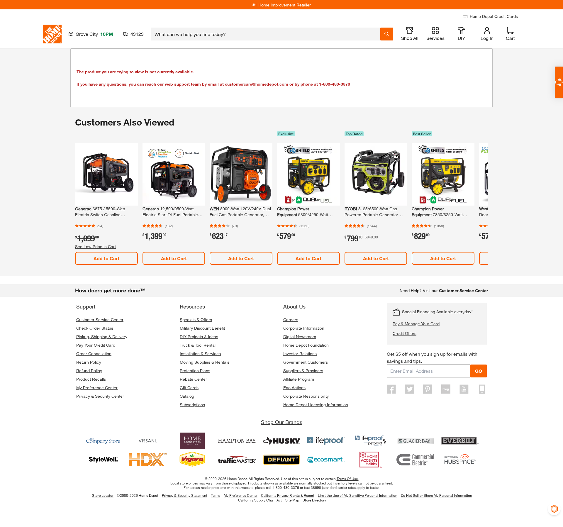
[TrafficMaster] (237, 459)
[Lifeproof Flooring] (326, 441)
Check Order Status (94, 328)
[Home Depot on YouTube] (464, 389)
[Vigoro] (192, 459)
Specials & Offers (196, 319)
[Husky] (281, 441)
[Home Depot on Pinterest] (428, 389)
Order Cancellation (93, 353)
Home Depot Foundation (306, 345)
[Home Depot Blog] (445, 389)
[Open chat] (559, 82)
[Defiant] (281, 459)
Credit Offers (404, 333)
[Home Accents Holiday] (370, 459)
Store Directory (314, 500)
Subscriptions (192, 404)
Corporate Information (303, 328)
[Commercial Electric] (415, 459)
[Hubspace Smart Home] (460, 459)
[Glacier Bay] (415, 441)
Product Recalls (91, 379)
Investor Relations (300, 353)
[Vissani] (148, 441)
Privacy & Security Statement (184, 495)
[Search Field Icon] (386, 34)
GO (478, 371)
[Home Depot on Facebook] (391, 389)
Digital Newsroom (299, 336)
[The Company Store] (103, 441)
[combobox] (265, 34)
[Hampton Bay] (237, 441)
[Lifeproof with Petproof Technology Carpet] (370, 441)
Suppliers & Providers (303, 370)
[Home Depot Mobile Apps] (482, 389)
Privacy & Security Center (100, 396)
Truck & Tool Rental (198, 345)
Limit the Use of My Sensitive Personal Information (357, 495)
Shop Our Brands (281, 422)
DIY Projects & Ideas (199, 336)
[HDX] (148, 459)
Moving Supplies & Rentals (204, 362)
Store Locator (102, 495)
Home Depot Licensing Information (315, 404)
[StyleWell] (103, 459)
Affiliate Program (298, 379)
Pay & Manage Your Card (416, 323)
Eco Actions (294, 387)
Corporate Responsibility (306, 396)
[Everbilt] (460, 441)
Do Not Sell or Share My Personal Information (436, 495)
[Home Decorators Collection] (192, 441)
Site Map (292, 500)
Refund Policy (89, 370)
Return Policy (88, 362)
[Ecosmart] (326, 459)
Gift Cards (189, 387)
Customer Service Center (99, 319)
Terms (215, 495)
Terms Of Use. (348, 478)
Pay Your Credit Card (95, 345)
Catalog (187, 396)
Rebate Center (193, 379)
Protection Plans (195, 370)
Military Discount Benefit (202, 328)
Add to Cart (106, 258)
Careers (290, 319)
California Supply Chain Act (260, 500)
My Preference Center (97, 387)
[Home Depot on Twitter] (409, 389)
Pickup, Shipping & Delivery (101, 336)
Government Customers (305, 362)
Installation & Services (200, 353)
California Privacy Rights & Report (287, 495)
